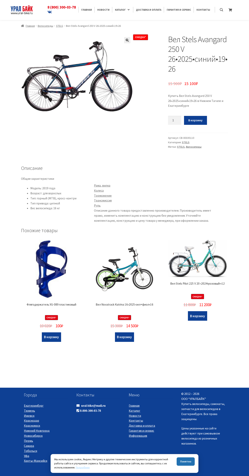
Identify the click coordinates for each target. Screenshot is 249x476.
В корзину (195, 120)
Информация (138, 436)
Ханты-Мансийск (35, 461)
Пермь (28, 441)
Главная (30, 26)
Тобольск (30, 451)
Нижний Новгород (37, 431)
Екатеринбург (34, 405)
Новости (135, 416)
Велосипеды (45, 26)
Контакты (136, 420)
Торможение (103, 195)
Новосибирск (33, 436)
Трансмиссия (103, 200)
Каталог (134, 411)
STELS (59, 26)
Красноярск (32, 425)
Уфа (26, 456)
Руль (97, 205)
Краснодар (31, 420)
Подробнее (83, 467)
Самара (29, 446)
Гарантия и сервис (141, 431)
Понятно (185, 461)
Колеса (99, 190)
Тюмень (29, 411)
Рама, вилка (102, 185)
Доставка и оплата (142, 425)
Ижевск (29, 416)
